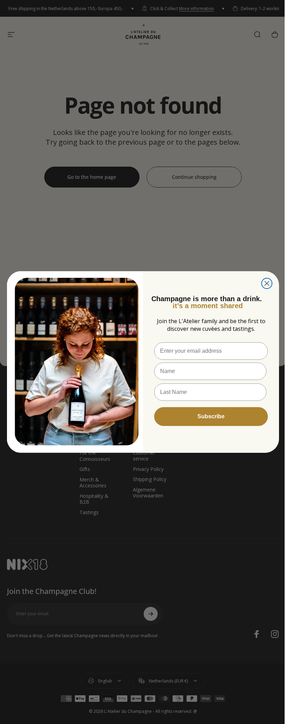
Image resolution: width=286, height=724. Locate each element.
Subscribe (211, 416)
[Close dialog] (267, 283)
